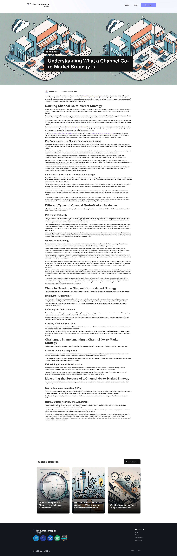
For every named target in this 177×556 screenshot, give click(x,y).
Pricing (137, 535)
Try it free (148, 5)
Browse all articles (132, 461)
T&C (139, 550)
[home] (38, 5)
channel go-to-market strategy (92, 96)
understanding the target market (62, 133)
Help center (138, 540)
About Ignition (139, 537)
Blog (136, 532)
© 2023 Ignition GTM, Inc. (41, 551)
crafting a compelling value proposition (102, 133)
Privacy (133, 550)
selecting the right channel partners (76, 127)
